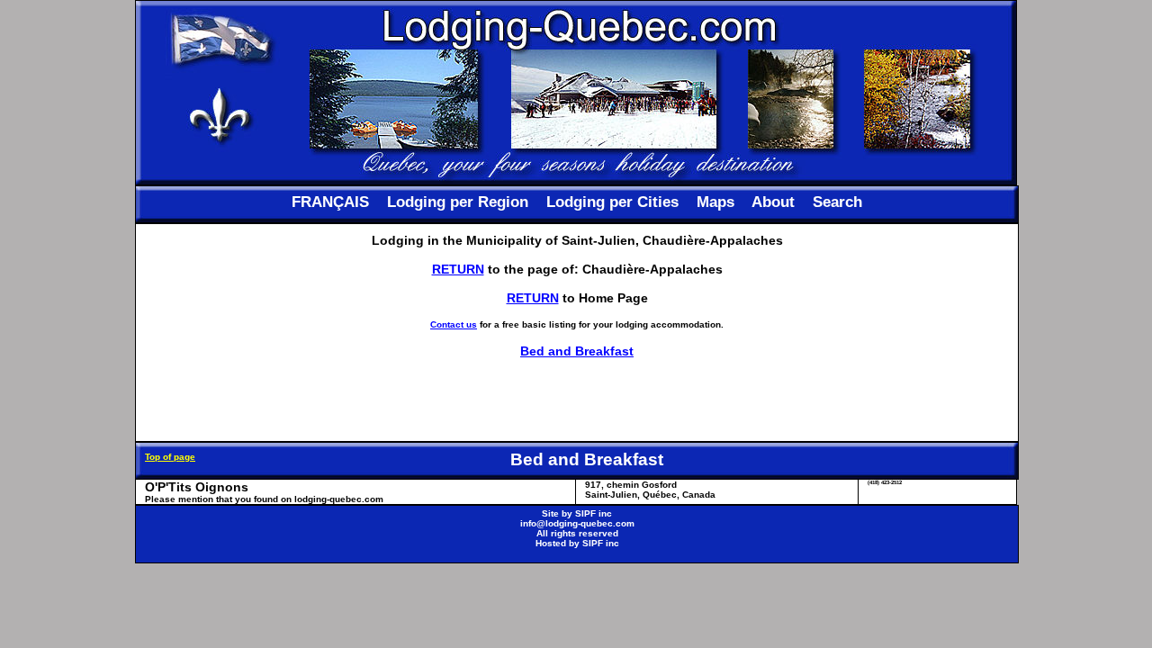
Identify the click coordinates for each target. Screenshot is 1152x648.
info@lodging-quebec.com (577, 523)
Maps (715, 202)
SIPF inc (593, 513)
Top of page (170, 457)
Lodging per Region (457, 202)
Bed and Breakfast (577, 351)
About (773, 202)
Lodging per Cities (612, 202)
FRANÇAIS (330, 202)
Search (837, 202)
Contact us (453, 324)
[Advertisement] (577, 400)
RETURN (458, 269)
